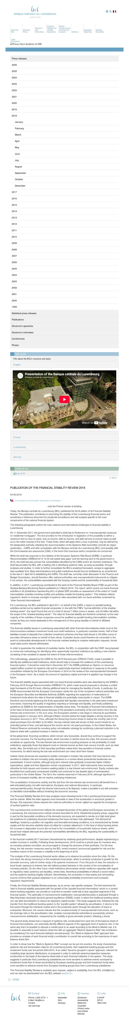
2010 (14, 236)
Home (16, 979)
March (18, 134)
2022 (14, 90)
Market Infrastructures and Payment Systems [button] (64, 29)
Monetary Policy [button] (26, 31)
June (17, 153)
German (17, 456)
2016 (14, 198)
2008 (14, 249)
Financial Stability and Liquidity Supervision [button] (51, 29)
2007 (14, 255)
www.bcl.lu (66, 973)
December (20, 185)
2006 (14, 262)
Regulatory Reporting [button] (88, 31)
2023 (14, 83)
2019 (14, 109)
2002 (14, 287)
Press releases (19, 58)
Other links (101, 1002)
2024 (14, 77)
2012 (14, 223)
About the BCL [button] (14, 31)
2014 (14, 211)
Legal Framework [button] (15, 40)
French (16, 437)
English (17, 364)
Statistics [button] (75, 31)
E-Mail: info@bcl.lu (36, 1000)
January (19, 121)
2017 (14, 191)
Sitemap (81, 1013)
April (17, 141)
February (19, 128)
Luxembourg (19, 447)
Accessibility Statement (83, 1001)
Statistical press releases (24, 313)
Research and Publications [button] (39, 30)
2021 (14, 96)
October (19, 179)
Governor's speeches (22, 325)
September (20, 172)
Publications (18, 319)
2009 (14, 243)
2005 (14, 268)
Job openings (34, 1005)
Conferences (18, 338)
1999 (14, 306)
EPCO (100, 1000)
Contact (31, 1002)
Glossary (61, 1002)
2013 (14, 217)
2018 (14, 115)
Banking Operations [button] (100, 31)
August (18, 166)
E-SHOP (100, 997)
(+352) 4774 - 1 (41, 997)
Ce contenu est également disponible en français (38, 501)
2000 (14, 300)
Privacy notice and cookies (84, 1009)
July (17, 160)
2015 (14, 204)
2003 (14, 281)
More (114, 477)
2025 (14, 71)
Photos (15, 345)
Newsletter (62, 997)
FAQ (60, 1000)
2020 (14, 102)
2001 (14, 294)
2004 (14, 274)
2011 (14, 230)
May (17, 147)
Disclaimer (82, 997)
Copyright (82, 1005)
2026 (14, 64)
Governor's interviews (22, 332)
